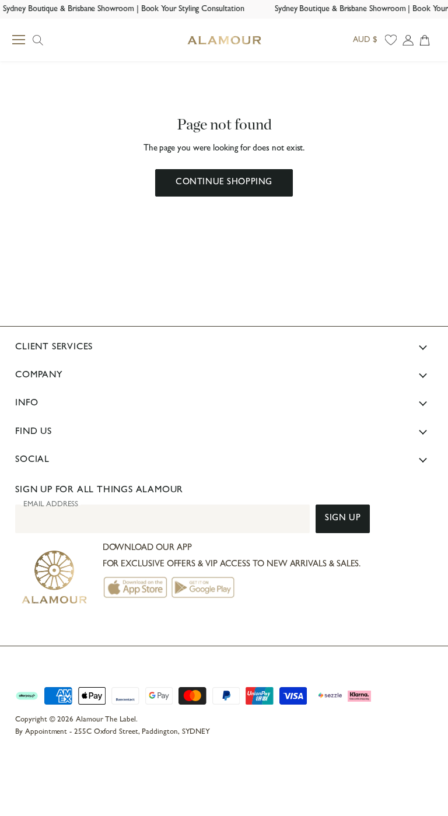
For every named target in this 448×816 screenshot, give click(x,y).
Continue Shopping (224, 182)
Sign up (342, 518)
